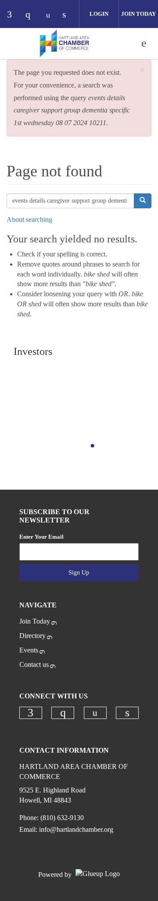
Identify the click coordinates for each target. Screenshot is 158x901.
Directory (32, 635)
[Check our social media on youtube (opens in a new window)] (50, 15)
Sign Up (78, 572)
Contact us (34, 664)
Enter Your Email (41, 536)
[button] (142, 70)
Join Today (138, 14)
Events (28, 650)
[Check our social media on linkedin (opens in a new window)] (68, 15)
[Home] (64, 43)
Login (99, 14)
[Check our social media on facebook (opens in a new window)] (13, 15)
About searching (29, 219)
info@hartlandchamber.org (76, 829)
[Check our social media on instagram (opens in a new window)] (32, 15)
